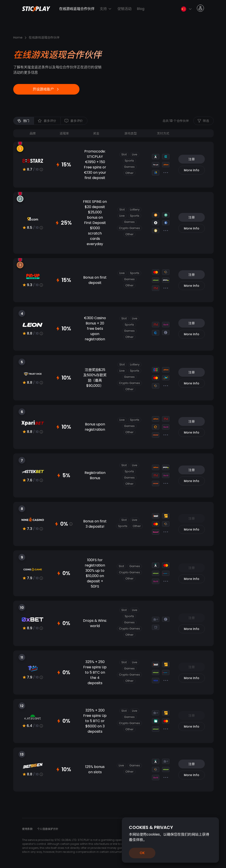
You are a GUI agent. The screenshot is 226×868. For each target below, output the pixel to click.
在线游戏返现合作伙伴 (76, 8)
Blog (140, 8)
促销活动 (124, 8)
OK (142, 852)
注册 (191, 159)
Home (18, 37)
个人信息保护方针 (47, 829)
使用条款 (27, 829)
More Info (191, 170)
